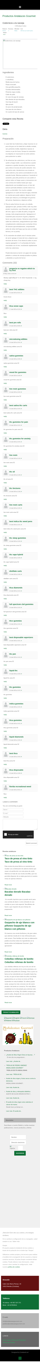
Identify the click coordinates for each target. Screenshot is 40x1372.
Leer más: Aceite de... (13, 1087)
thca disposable (16, 770)
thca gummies (15, 720)
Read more (8, 885)
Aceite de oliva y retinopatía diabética (18, 1091)
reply (5, 284)
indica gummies (16, 704)
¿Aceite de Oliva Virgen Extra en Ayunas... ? (20, 1055)
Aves (4, 34)
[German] (30, 1018)
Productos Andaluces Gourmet (19, 16)
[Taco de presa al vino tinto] (14, 855)
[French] (23, 1018)
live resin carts (15, 505)
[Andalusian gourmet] (18, 1035)
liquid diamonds (16, 737)
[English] (15, 1018)
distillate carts (15, 571)
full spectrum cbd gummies (21, 604)
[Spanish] (8, 1018)
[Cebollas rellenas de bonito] (14, 956)
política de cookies (14, 1267)
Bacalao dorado (13, 891)
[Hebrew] (7, 1021)
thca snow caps (16, 306)
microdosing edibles (18, 339)
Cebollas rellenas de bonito (19, 959)
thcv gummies (15, 621)
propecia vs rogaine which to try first (22, 269)
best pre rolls (15, 323)
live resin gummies (17, 389)
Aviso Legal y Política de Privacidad (14, 1340)
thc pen (12, 654)
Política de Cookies (9, 1342)
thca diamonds (15, 588)
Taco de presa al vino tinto (18, 858)
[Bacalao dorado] (11, 889)
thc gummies (15, 687)
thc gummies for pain (18, 422)
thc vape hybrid (16, 555)
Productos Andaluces (11, 1012)
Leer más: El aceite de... (14, 1111)
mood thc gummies (17, 372)
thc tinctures (14, 488)
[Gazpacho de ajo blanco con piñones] (17, 919)
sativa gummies (16, 356)
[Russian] (16, 1021)
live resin (13, 455)
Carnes (5, 134)
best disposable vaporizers (21, 637)
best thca (13, 753)
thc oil (12, 472)
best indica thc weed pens (20, 521)
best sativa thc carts (18, 405)
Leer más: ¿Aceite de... (13, 1061)
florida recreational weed (20, 787)
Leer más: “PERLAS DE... (14, 1074)
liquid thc (13, 671)
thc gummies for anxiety (20, 439)
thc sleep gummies (17, 538)
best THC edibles (16, 289)
